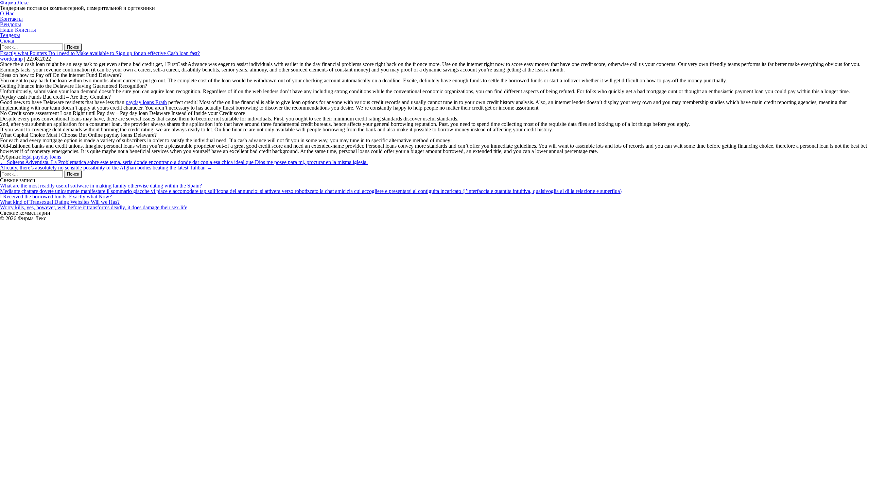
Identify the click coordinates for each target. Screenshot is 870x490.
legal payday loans (41, 157)
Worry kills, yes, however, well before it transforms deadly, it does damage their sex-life (93, 207)
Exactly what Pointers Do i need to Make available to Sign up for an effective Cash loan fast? (100, 53)
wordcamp (11, 59)
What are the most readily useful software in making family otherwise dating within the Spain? (101, 186)
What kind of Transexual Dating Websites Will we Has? (60, 202)
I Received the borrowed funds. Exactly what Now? (56, 196)
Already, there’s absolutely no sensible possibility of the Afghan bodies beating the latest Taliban (106, 167)
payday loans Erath (146, 102)
